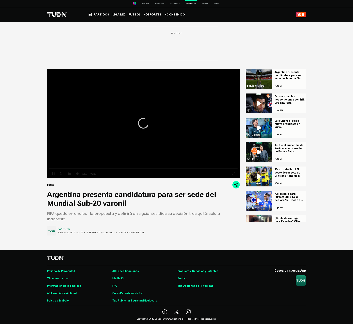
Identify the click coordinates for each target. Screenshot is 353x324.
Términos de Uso (58, 278)
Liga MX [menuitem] (119, 14)
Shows (145, 4)
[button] (143, 123)
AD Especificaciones (125, 271)
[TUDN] (57, 14)
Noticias (160, 4)
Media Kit (118, 278)
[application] (143, 123)
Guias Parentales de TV (127, 293)
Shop (216, 4)
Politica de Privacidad (61, 271)
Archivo (182, 278)
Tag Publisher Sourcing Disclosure (134, 300)
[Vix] (301, 14)
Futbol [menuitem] (134, 14)
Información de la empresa (64, 285)
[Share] (236, 184)
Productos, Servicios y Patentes (197, 271)
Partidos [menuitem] (101, 14)
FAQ (114, 285)
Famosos (175, 4)
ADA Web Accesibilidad (62, 293)
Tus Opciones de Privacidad (195, 285)
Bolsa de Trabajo (58, 300)
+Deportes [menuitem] (152, 14)
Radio (205, 4)
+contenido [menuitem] (175, 14)
